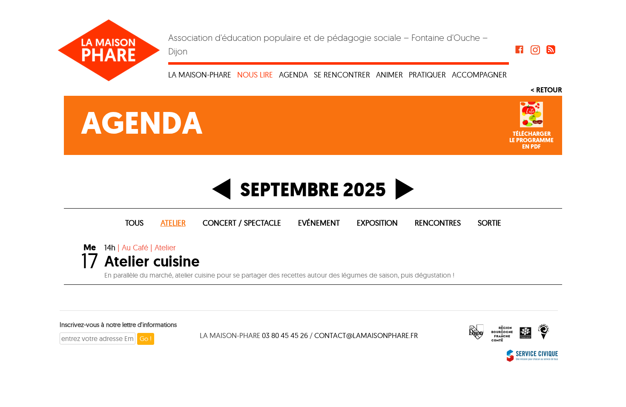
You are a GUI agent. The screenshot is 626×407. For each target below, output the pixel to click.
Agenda (293, 75)
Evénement (319, 223)
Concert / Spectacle (242, 223)
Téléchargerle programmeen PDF (531, 140)
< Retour (546, 90)
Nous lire (255, 75)
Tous (134, 223)
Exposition (377, 223)
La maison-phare (199, 75)
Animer (389, 75)
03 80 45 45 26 (285, 335)
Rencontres (438, 223)
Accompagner (479, 75)
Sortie (489, 223)
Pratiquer (427, 75)
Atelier (173, 223)
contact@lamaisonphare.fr (366, 335)
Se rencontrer (342, 75)
